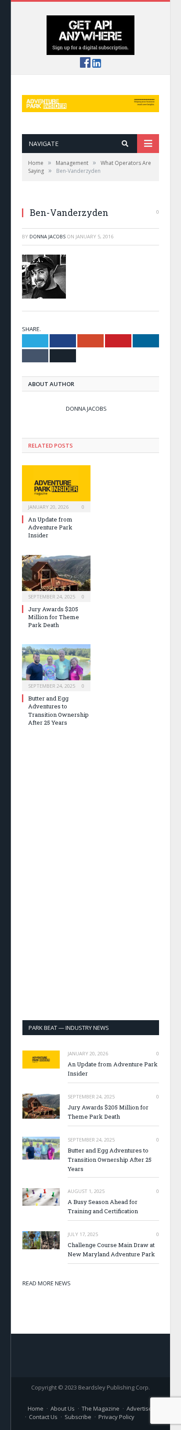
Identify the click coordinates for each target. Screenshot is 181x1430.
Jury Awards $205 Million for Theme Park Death (53, 617)
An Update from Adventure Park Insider (50, 527)
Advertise (139, 1408)
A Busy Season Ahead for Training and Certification (103, 1206)
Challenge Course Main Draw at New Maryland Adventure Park (111, 1249)
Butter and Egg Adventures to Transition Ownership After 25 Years (58, 710)
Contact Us (43, 1417)
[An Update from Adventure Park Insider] (56, 487)
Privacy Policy (116, 1417)
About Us (63, 1408)
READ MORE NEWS (46, 1283)
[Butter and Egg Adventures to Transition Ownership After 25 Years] (56, 666)
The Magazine (100, 1408)
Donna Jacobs (47, 236)
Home (35, 1408)
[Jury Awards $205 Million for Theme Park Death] (56, 577)
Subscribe (78, 1417)
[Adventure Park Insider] (90, 101)
